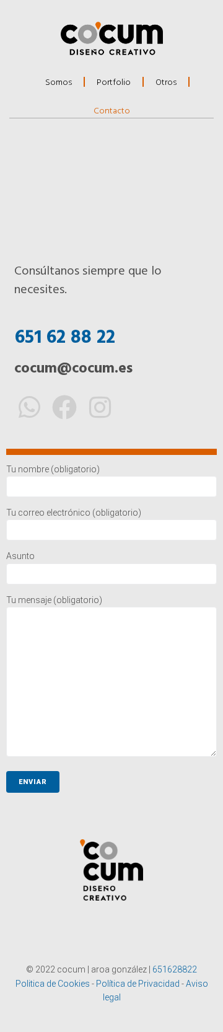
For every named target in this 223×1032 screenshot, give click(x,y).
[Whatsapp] (29, 407)
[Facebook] (64, 407)
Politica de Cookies (52, 984)
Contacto (112, 110)
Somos (58, 81)
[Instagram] (99, 407)
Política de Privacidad (138, 984)
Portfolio (114, 81)
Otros (166, 81)
